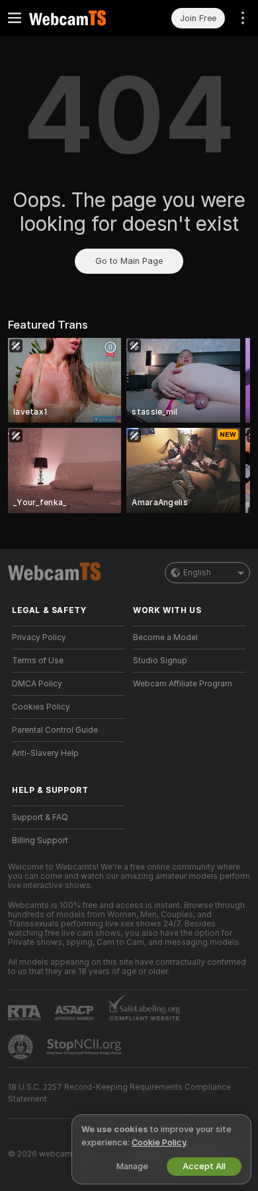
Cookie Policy (159, 1142)
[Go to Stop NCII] (85, 1047)
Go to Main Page (129, 261)
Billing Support (40, 840)
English (197, 572)
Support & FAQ (40, 817)
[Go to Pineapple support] (22, 1046)
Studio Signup (160, 660)
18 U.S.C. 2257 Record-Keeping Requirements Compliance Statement (119, 1093)
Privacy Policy (39, 637)
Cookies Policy (41, 707)
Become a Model (165, 637)
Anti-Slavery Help (45, 753)
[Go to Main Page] (79, 18)
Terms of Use (38, 660)
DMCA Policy (37, 683)
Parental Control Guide (55, 730)
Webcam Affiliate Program (182, 683)
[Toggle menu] (14, 18)
